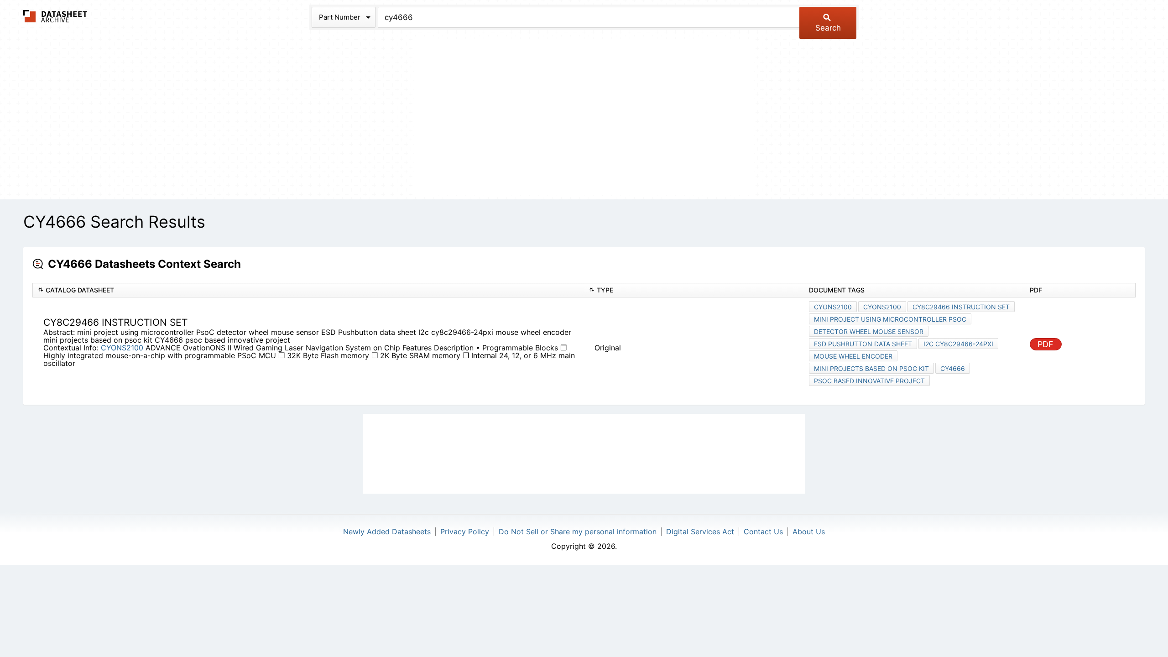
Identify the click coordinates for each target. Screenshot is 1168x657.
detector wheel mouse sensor (868, 331)
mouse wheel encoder (853, 356)
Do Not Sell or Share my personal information (578, 531)
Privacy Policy (464, 531)
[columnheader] (308, 290)
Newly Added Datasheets (387, 531)
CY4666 (952, 368)
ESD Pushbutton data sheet (863, 344)
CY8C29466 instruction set (961, 307)
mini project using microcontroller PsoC (890, 319)
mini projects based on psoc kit (871, 368)
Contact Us (763, 531)
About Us (809, 531)
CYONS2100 (122, 347)
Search (828, 27)
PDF (1045, 344)
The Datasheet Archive (55, 16)
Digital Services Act (700, 531)
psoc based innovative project (869, 381)
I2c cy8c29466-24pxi (958, 344)
